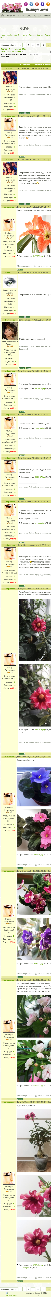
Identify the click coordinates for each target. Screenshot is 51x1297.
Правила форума (36, 35)
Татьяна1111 (9, 272)
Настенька (10, 320)
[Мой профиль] (2, 16)
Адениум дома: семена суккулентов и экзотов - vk (31, 4)
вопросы (37, 16)
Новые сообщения (9, 35)
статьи (21, 16)
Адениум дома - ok (48, 4)
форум (47, 16)
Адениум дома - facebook (42, 4)
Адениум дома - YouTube (37, 4)
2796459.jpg (40, 730)
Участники (22, 35)
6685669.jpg (38, 1085)
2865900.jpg (38, 963)
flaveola (9, 68)
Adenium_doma (26, 4)
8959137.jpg (40, 477)
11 (38, 45)
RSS (2, 37)
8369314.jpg (40, 388)
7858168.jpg (40, 428)
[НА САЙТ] (18, 10)
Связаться (11, 16)
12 (43, 45)
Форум (4, 49)
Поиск (47, 35)
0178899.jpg (40, 523)
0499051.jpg (38, 256)
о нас (29, 16)
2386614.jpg (38, 854)
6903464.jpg (38, 1265)
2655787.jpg (24, 1267)
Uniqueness (10, 116)
